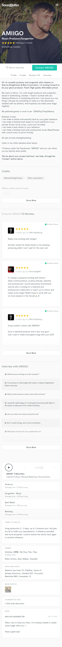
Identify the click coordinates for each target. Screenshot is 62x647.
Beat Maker (10, 502)
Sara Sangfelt (35, 271)
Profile (14, 75)
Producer (9, 484)
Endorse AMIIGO (11, 214)
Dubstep (8, 552)
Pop (30, 552)
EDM (16, 552)
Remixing (9, 511)
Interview (47, 75)
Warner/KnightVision (13, 178)
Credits (23, 75)
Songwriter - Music (13, 493)
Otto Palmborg (35, 232)
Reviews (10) (34, 75)
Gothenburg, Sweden (11, 47)
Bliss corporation (35, 178)
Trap (35, 552)
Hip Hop (23, 552)
